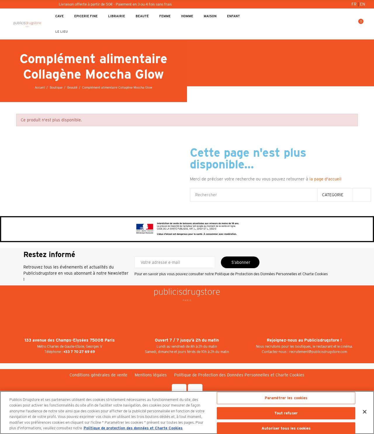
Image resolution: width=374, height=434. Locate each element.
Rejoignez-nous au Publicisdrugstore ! (304, 340)
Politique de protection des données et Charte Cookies (133, 428)
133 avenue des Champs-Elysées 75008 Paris (70, 340)
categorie (332, 194)
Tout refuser (286, 413)
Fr (355, 4)
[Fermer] (364, 411)
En (362, 4)
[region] (187, 412)
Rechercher (361, 195)
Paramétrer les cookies (286, 398)
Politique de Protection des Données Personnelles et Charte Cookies (271, 274)
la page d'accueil (325, 179)
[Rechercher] (339, 24)
